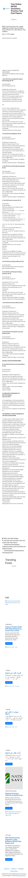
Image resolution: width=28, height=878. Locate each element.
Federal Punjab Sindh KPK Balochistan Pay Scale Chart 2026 (13, 628)
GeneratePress (22, 875)
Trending (8, 670)
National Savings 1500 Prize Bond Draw (14, 794)
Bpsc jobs (6, 540)
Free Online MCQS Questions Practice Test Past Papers (17, 8)
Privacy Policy (14, 871)
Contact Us (14, 868)
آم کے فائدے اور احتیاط (12, 753)
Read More (8, 643)
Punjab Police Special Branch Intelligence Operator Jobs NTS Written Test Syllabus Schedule (14, 546)
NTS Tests (8, 835)
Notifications (9, 624)
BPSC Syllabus (14, 538)
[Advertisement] (14, 55)
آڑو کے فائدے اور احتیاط (13, 673)
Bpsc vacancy (13, 542)
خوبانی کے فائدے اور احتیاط (11, 713)
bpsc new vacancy (14, 540)
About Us (6, 868)
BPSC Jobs (7, 538)
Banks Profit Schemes (11, 791)
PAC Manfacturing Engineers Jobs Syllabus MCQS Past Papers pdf (13, 840)
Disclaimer (21, 868)
